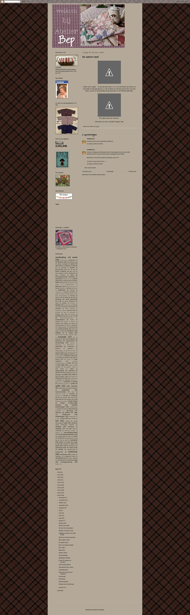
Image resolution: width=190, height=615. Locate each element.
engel (56, 303)
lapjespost (70, 348)
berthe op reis (67, 278)
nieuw (75, 363)
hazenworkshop (59, 325)
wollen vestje (73, 447)
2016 (59, 477)
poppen (73, 376)
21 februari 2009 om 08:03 (95, 144)
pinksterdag (66, 372)
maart (61, 520)
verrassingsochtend (70, 432)
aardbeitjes (63, 260)
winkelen (65, 444)
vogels (75, 436)
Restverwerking (63, 581)
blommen (58, 286)
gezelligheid (59, 316)
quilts (57, 386)
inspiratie (62, 337)
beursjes (65, 282)
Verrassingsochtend (65, 564)
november (62, 500)
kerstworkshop (70, 341)
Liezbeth (110, 89)
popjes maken (65, 376)
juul (74, 337)
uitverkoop (71, 426)
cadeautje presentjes (69, 292)
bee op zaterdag (60, 267)
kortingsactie (71, 346)
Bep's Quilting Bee (70, 273)
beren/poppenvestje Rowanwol (65, 277)
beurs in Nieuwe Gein (65, 280)
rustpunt (57, 395)
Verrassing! (62, 576)
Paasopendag (59, 370)
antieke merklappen (63, 264)
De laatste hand (63, 542)
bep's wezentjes (60, 275)
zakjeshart (58, 456)
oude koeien (59, 368)
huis (62, 331)
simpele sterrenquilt (72, 399)
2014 (59, 482)
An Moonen (59, 262)
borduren (69, 288)
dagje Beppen (70, 293)
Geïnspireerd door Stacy (66, 567)
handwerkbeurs (60, 319)
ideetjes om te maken (64, 333)
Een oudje (62, 547)
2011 (59, 490)
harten (72, 319)
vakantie (58, 428)
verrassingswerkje (60, 436)
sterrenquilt (69, 410)
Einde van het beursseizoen (67, 537)
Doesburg (58, 299)
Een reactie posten (90, 168)
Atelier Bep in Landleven (62, 266)
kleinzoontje (59, 346)
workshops (63, 454)
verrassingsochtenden (66, 434)
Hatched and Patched (61, 323)
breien (75, 288)
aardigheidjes (71, 260)
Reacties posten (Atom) (98, 174)
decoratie (72, 295)
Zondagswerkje (63, 570)
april (60, 518)
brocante (72, 290)
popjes (65, 374)
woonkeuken (59, 452)
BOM (63, 288)
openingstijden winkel (69, 367)
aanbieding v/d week (66, 257)
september (62, 505)
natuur (69, 363)
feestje (65, 306)
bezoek (72, 282)
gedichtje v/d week (60, 312)
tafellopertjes (72, 416)
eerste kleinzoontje (71, 299)
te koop (57, 418)
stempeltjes (58, 410)
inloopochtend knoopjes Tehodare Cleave (66, 334)
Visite (69, 436)
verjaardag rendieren (69, 430)
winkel (68, 442)
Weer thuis (62, 550)
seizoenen (74, 395)
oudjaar (72, 368)
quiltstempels (62, 388)
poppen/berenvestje (61, 378)
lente (74, 350)
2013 (59, 485)
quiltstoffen (65, 390)
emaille (59, 301)
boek (74, 286)
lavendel (68, 350)
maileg (66, 355)
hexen (73, 329)
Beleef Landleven (60, 271)
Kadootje (57, 339)
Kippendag (58, 344)
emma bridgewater (70, 301)
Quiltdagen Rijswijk (64, 558)
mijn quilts (73, 357)
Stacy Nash (72, 409)
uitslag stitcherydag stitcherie (64, 424)
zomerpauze (61, 460)
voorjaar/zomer (69, 438)
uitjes (66, 423)
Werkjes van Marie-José (66, 530)
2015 (59, 480)
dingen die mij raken (70, 297)
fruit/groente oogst (60, 310)
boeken (57, 288)
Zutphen (57, 464)
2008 (59, 590)
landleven (57, 348)
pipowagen (58, 374)
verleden (57, 432)
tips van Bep (72, 418)
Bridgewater (61, 290)
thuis (63, 418)
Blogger (102, 609)
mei (60, 515)
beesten (72, 267)
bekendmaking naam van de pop (65, 269)
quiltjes (73, 383)
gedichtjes (72, 312)
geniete (73, 314)
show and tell (71, 397)
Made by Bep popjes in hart (63, 354)
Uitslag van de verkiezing (66, 584)
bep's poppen (59, 273)
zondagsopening (66, 462)
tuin (57, 421)
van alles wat (70, 428)
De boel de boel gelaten (66, 528)
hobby (57, 331)
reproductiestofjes (60, 392)
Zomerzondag (72, 460)
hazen (73, 323)
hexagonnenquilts (63, 329)
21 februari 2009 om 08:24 (95, 164)
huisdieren (70, 331)
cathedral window (59, 293)
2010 (59, 493)
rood (73, 392)
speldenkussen (73, 407)
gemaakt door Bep (61, 314)
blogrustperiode (70, 284)
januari (61, 587)
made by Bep (71, 352)
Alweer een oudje (64, 525)
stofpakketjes (60, 416)
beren (72, 275)
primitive (60, 380)
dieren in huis (59, 297)
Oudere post (132, 171)
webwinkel (73, 440)
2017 (59, 475)
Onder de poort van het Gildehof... (65, 573)
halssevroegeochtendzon (66, 317)
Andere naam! (63, 553)
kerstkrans (72, 339)
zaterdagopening (60, 458)
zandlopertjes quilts (69, 456)
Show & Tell (61, 397)
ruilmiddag (72, 393)
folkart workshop (70, 308)
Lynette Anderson (60, 352)
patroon (57, 372)
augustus (62, 508)
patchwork (72, 370)
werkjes (61, 442)
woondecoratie (71, 449)
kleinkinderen (70, 344)
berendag (58, 279)
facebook (72, 303)
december (62, 497)
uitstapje (58, 426)
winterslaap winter (61, 447)
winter (72, 444)
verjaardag (58, 430)
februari (61, 523)
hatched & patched (69, 321)
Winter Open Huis (60, 445)
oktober (61, 502)
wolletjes (60, 449)
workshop (72, 452)
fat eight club (67, 305)
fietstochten (72, 306)
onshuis (70, 365)
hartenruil (57, 321)
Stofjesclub (66, 414)
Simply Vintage (72, 401)
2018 (59, 472)
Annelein (89, 139)
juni (60, 513)
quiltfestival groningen (63, 383)
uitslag (73, 423)
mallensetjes (74, 355)
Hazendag (62, 579)
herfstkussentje (62, 327)
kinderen (72, 343)
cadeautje (57, 292)
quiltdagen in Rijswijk (70, 381)
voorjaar (60, 438)
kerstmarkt (58, 341)
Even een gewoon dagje (66, 545)
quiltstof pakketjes (72, 388)
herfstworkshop (73, 327)
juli (60, 510)
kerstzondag (59, 343)
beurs (75, 279)
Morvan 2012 (59, 359)
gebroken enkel (71, 310)
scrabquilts (65, 395)
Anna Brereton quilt (72, 262)
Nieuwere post (87, 171)
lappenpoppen (59, 350)
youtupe (73, 454)
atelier (72, 264)
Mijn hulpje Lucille (64, 540)
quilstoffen (67, 380)
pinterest (73, 372)
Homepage (110, 171)
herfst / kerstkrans (72, 325)
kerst (64, 339)
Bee (74, 266)
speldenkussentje (61, 408)
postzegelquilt (73, 378)
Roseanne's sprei (60, 393)
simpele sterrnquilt (61, 401)
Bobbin (68, 286)
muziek (68, 359)
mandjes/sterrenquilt (62, 357)
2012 (59, 487)
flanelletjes (58, 308)
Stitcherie (58, 412)
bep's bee (72, 271)
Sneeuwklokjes (63, 555)
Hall (76, 316)
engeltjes (64, 303)
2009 (59, 495)
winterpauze (72, 445)
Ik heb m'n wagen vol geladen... (65, 561)
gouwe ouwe (69, 316)
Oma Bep (61, 365)
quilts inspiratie (71, 386)
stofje (75, 412)
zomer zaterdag (73, 458)
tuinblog (68, 421)
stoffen (67, 412)
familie (57, 305)
